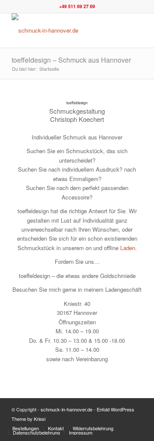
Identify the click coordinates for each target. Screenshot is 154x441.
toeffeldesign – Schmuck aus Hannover (71, 60)
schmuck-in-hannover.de (66, 409)
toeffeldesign (77, 102)
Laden (127, 248)
